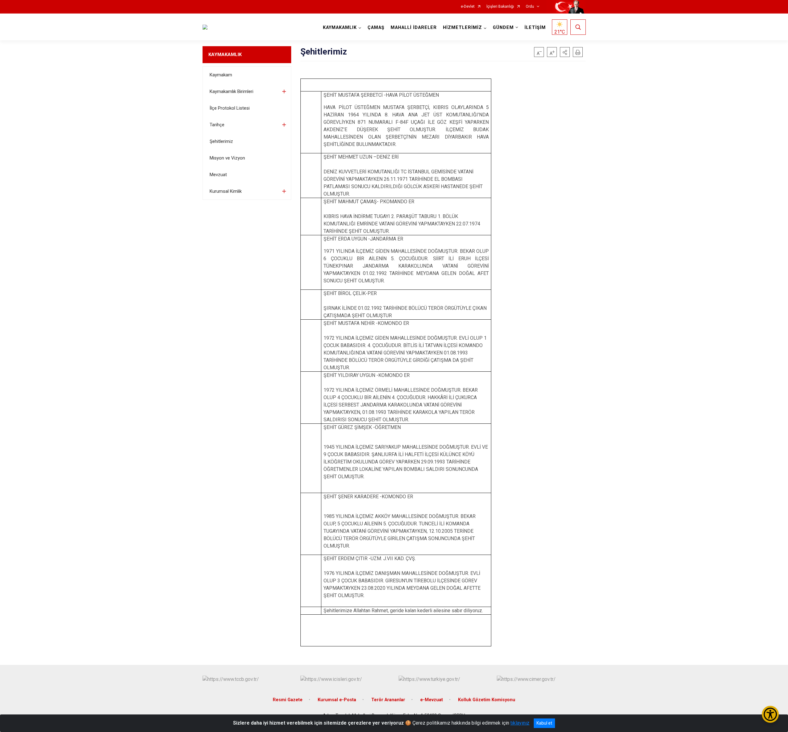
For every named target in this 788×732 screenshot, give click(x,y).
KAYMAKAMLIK (225, 54)
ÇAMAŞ (376, 27)
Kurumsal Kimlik (226, 191)
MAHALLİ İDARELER (414, 27)
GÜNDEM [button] (503, 27)
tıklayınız (519, 723)
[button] (565, 52)
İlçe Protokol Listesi (230, 108)
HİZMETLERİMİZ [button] (462, 27)
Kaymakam (221, 75)
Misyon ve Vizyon (227, 158)
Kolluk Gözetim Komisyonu (486, 699)
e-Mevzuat (431, 699)
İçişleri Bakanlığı (500, 7)
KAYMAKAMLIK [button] (340, 27)
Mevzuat (218, 174)
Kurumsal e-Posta (337, 699)
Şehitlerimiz (221, 141)
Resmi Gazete (288, 699)
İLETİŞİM (535, 27)
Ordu (530, 7)
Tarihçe (217, 124)
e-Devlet (468, 7)
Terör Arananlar (388, 699)
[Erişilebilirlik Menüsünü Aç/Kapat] (770, 714)
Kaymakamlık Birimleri (231, 91)
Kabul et (544, 723)
